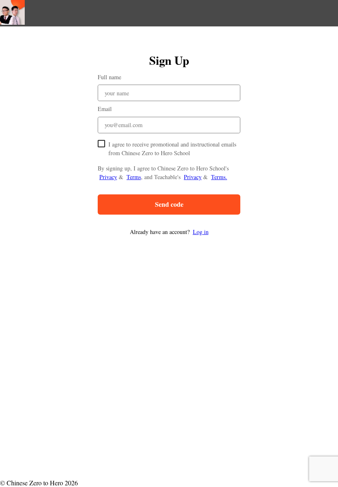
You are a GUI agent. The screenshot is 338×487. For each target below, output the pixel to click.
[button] (169, 232)
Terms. (219, 177)
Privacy (108, 177)
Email (105, 109)
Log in (201, 232)
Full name (109, 77)
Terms (134, 177)
